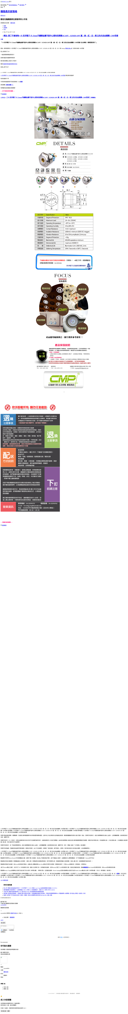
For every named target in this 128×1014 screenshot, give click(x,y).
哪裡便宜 (85, 867)
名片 (5, 29)
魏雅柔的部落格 (9, 11)
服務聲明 (78, 993)
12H (2, 880)
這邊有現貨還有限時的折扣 (10, 64)
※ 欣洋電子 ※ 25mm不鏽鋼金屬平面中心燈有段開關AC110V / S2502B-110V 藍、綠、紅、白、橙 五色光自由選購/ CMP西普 (33, 75)
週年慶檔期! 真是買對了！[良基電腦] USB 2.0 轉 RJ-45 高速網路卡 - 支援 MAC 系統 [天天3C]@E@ (29, 889)
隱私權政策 (72, 993)
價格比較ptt (68, 48)
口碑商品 (3, 97)
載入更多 (3, 922)
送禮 (118, 873)
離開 (8, 1011)
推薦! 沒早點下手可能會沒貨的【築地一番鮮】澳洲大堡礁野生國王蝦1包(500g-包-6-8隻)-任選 (28, 895)
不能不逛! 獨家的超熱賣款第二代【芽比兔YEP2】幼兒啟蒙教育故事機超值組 (24, 891)
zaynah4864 (3, 904)
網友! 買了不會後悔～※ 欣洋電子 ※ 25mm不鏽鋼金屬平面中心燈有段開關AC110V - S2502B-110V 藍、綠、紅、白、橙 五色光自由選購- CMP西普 (61, 36)
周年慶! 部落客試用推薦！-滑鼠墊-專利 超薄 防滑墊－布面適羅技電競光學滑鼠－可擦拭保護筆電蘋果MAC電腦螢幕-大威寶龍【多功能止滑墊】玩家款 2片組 (44, 893)
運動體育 (12, 917)
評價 (92, 97)
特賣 (21, 81)
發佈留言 (3, 931)
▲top (2, 920)
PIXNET (53, 993)
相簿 (5, 25)
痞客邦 (12, 913)
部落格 (5, 27)
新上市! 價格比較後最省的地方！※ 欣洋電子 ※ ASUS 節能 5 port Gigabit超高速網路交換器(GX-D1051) (30, 888)
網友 (94, 97)
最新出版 (5, 880)
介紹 (2, 39)
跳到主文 (3, 15)
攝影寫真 (12, 23)
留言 (15, 913)
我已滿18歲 (3, 1011)
